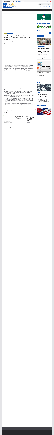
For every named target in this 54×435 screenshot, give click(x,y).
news (38, 92)
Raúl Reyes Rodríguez (45, 54)
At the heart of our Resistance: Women (42, 95)
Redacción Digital (11, 41)
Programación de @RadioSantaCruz (45, 6)
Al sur (38, 46)
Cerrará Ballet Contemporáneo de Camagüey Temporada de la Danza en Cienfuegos (27, 110)
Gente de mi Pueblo (43, 46)
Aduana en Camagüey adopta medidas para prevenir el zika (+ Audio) (30, 118)
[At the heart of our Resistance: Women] (44, 87)
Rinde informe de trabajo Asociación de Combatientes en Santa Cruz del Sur (44, 50)
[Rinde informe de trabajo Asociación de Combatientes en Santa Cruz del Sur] (44, 41)
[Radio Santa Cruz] (4, 10)
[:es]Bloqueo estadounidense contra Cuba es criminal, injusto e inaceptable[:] (11, 110)
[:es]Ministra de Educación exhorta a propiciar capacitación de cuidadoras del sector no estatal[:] (8, 124)
